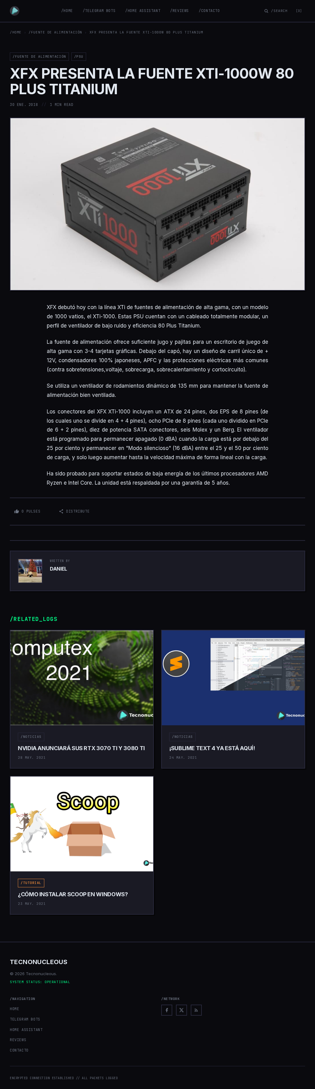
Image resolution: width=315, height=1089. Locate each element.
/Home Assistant (142, 10)
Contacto (19, 1050)
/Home (67, 10)
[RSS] (196, 1010)
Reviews (18, 1039)
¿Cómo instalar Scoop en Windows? (73, 894)
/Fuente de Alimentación (55, 32)
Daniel (58, 569)
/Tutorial (31, 883)
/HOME (16, 32)
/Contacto (209, 10)
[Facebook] (166, 1010)
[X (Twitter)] (181, 1010)
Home (14, 1008)
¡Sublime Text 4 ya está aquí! (212, 748)
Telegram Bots (25, 1019)
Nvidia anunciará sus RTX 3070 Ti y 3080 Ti (81, 748)
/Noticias (31, 736)
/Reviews (179, 10)
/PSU (78, 56)
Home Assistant (26, 1029)
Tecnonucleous (38, 962)
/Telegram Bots (99, 10)
